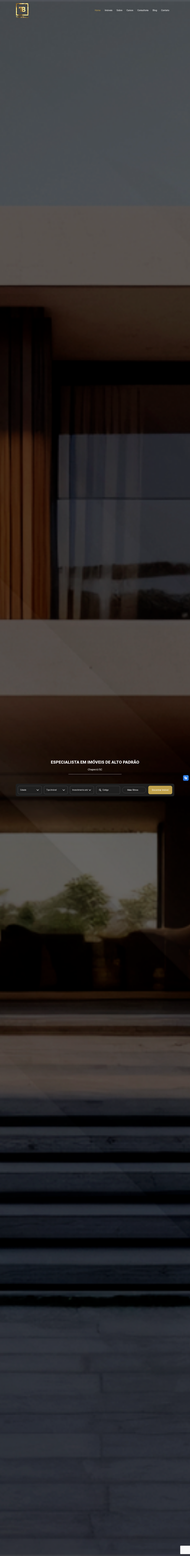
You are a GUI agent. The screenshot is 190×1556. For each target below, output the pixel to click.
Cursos (130, 10)
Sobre (119, 10)
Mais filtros (133, 790)
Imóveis (108, 10)
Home (98, 10)
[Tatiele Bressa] (27, 10)
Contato (165, 10)
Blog (155, 10)
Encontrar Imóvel (160, 790)
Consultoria (142, 10)
